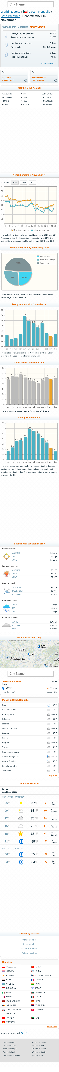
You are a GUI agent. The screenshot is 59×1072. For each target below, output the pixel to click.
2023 (32, 182)
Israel (38, 988)
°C (22, 1033)
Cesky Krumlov (9, 761)
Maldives (40, 992)
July (25, 101)
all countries (52, 1027)
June (25, 97)
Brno (4, 705)
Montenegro (13, 1001)
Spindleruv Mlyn (9, 766)
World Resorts (10, 11)
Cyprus (10, 975)
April (6, 104)
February (8, 97)
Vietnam (10, 1022)
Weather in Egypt (9, 1042)
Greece (10, 984)
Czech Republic (39, 11)
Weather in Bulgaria (10, 1049)
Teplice (5, 747)
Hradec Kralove (9, 710)
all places (53, 775)
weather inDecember (39, 79)
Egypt (9, 980)
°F (26, 1033)
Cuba (38, 971)
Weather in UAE (38, 1046)
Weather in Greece (39, 1049)
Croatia (10, 971)
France (39, 980)
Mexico (39, 997)
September (47, 94)
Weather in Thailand (39, 1042)
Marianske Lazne (10, 728)
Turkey (10, 1018)
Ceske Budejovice (10, 756)
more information (48, 63)
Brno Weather (10, 16)
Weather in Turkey (9, 1046)
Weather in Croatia (39, 1052)
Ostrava (5, 733)
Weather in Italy (38, 1055)
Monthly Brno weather (29, 88)
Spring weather (29, 944)
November (47, 101)
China (38, 967)
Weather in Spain (9, 1052)
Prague (5, 742)
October (46, 97)
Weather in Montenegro (11, 1055)
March (6, 101)
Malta (9, 997)
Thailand (40, 1005)
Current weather (11, 681)
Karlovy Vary (8, 714)
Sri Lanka (11, 1005)
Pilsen (5, 738)
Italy (8, 992)
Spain (38, 1001)
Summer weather (29, 948)
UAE (37, 1018)
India (38, 984)
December (47, 104)
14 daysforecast (8, 79)
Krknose (6, 719)
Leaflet (47, 667)
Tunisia (39, 1010)
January (7, 94)
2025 (15, 182)
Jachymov (6, 770)
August (26, 104)
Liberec (5, 724)
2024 (23, 182)
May (24, 94)
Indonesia (11, 988)
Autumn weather (29, 953)
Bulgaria (11, 967)
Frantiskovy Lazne (10, 752)
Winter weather (29, 940)
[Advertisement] (29, 140)
